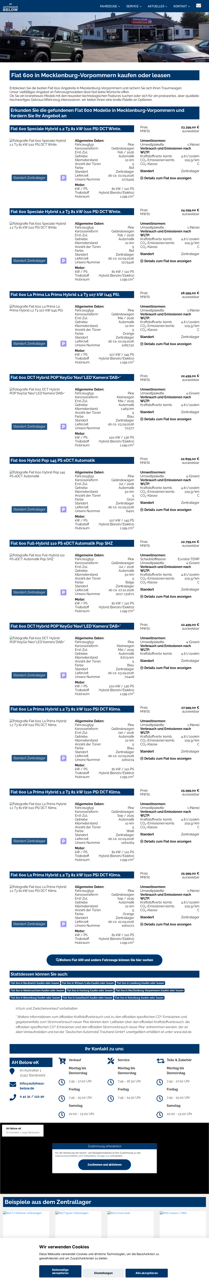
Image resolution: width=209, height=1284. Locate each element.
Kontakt (180, 6)
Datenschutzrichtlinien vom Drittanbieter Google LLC (82, 1155)
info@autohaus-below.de (32, 1086)
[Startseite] (10, 6)
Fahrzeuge (108, 6)
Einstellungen (103, 1273)
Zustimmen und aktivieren (105, 1164)
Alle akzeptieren (147, 1273)
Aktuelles (156, 6)
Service (132, 6)
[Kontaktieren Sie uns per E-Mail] (198, 6)
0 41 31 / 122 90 (32, 1096)
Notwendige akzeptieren (60, 1271)
